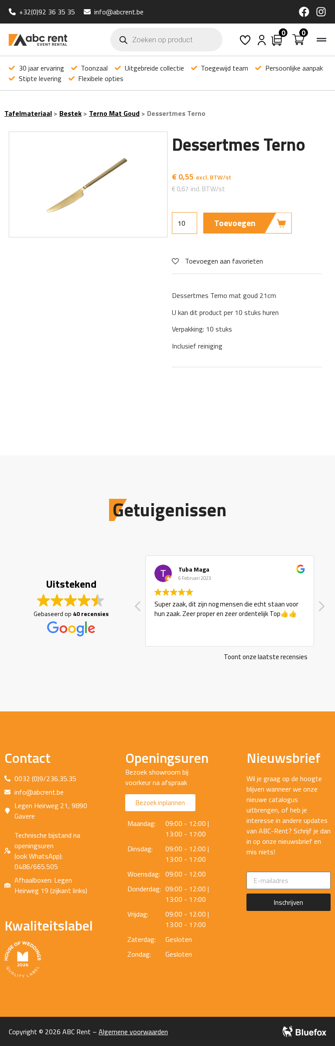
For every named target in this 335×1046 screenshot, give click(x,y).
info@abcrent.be (119, 12)
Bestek (70, 113)
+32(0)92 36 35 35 (47, 12)
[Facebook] (304, 12)
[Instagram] (321, 12)
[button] (321, 40)
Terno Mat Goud (114, 113)
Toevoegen (235, 223)
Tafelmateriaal (28, 113)
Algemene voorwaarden (133, 1031)
